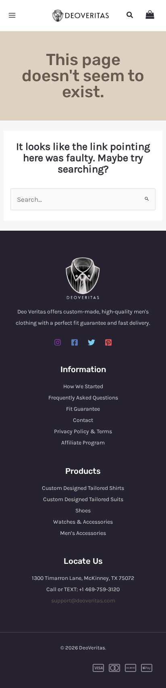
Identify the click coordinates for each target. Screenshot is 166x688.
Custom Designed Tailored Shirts (83, 488)
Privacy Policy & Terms (83, 431)
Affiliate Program (83, 442)
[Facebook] (74, 342)
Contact (83, 420)
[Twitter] (91, 342)
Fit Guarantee (83, 408)
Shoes (83, 510)
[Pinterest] (108, 342)
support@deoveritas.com (83, 600)
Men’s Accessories (83, 533)
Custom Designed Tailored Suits (83, 499)
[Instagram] (57, 342)
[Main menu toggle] (12, 16)
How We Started (83, 386)
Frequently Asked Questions (83, 397)
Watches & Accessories (83, 521)
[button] (130, 15)
